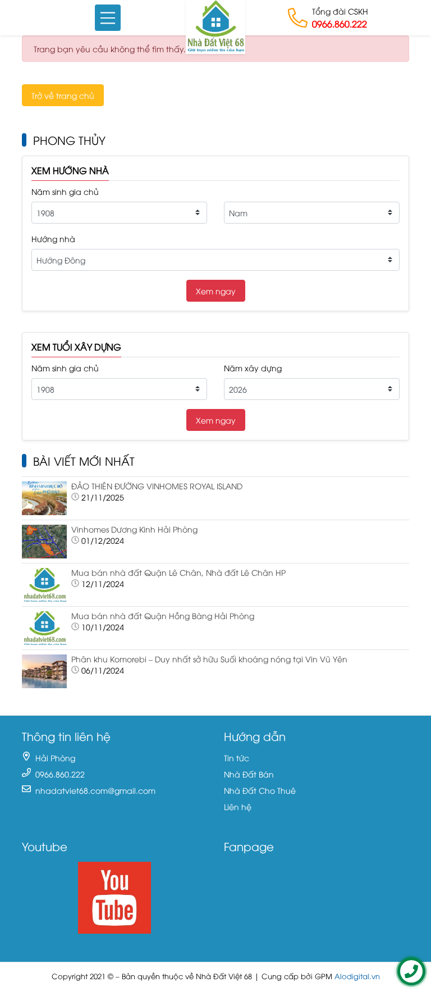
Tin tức (236, 757)
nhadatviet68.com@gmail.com (95, 790)
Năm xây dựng (253, 367)
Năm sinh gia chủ (65, 191)
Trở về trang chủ (62, 95)
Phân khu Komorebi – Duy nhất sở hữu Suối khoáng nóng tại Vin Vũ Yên (209, 658)
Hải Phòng (55, 757)
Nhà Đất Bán (249, 774)
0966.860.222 (339, 23)
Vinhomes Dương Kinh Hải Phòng (134, 529)
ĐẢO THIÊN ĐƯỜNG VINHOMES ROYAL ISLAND (156, 485)
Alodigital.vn (357, 976)
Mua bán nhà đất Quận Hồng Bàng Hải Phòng (162, 615)
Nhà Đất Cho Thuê (260, 790)
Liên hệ (237, 806)
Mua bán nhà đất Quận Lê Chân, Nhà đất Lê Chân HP (178, 572)
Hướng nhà (53, 238)
